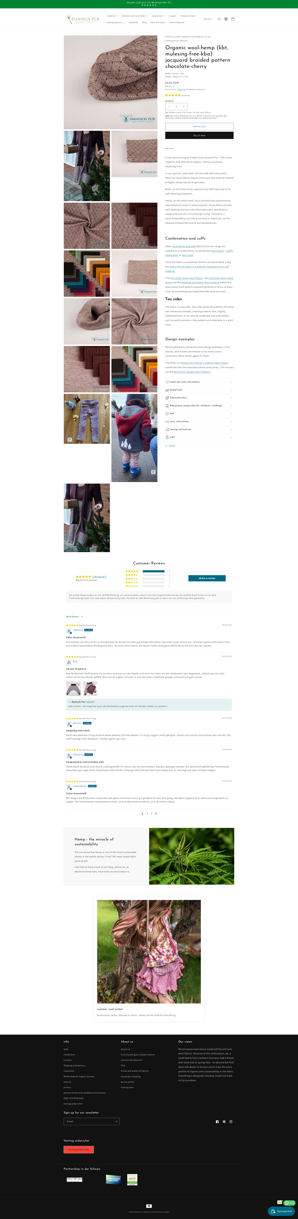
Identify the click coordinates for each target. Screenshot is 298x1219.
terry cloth (188, 255)
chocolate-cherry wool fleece (186, 278)
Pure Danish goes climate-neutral (138, 1054)
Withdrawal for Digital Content (79, 1076)
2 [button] (147, 813)
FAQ (123, 1065)
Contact (68, 1060)
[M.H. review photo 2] (90, 688)
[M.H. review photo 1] (73, 688)
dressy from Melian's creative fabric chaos (204, 363)
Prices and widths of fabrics (135, 1070)
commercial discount (131, 1060)
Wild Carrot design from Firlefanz (192, 372)
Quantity (169, 100)
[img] (81, 625)
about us (125, 1049)
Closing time (127, 1087)
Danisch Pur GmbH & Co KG (144, 1212)
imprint (67, 1081)
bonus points (127, 1081)
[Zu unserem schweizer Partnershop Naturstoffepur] (74, 1181)
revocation (69, 1070)
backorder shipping (130, 1076)
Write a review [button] (207, 578)
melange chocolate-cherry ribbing (200, 282)
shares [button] (172, 445)
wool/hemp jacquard (184, 246)
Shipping (181, 89)
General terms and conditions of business (85, 1092)
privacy (67, 1087)
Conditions (69, 1054)
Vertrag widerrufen (73, 1103)
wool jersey (217, 250)
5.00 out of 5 (99, 576)
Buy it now (199, 135)
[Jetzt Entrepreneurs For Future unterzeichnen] (113, 1184)
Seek (66, 1049)
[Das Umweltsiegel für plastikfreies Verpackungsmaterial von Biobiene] (132, 1184)
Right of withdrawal (73, 1098)
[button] (112, 16)
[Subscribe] (116, 1121)
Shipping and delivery (74, 1065)
